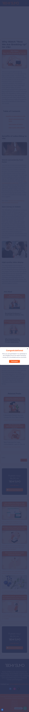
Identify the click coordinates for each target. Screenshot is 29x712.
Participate (14, 361)
